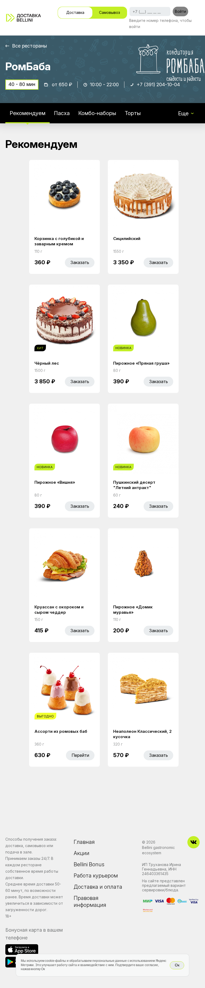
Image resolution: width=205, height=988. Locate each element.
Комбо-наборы (97, 113)
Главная (84, 842)
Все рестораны (29, 46)
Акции (81, 853)
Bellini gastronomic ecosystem (158, 850)
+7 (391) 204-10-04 (158, 84)
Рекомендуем (27, 113)
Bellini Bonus (89, 864)
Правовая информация (90, 901)
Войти (180, 11)
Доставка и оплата (98, 887)
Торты (133, 113)
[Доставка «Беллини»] (23, 17)
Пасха (62, 113)
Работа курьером (96, 875)
